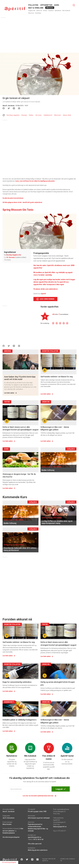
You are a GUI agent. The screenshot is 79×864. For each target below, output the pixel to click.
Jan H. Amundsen (8, 818)
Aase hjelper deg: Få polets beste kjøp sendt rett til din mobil (19, 378)
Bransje (24, 115)
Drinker (45, 10)
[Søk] (74, 5)
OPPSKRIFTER (46, 5)
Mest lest (57, 115)
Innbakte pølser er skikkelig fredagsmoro (20, 720)
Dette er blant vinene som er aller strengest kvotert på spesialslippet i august (20, 428)
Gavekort (51, 10)
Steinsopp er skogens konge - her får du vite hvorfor (19, 475)
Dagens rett (31, 10)
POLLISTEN (33, 5)
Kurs (56, 5)
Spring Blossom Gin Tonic (18, 209)
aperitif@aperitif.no (34, 837)
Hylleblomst (48, 115)
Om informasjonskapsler (11, 837)
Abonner (49, 7)
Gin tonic (38, 115)
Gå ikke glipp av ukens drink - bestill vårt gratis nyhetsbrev (22, 202)
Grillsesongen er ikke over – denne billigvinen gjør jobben (55, 428)
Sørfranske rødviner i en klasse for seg (57, 376)
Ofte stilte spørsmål (34, 844)
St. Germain (11, 257)
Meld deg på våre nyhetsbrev (37, 850)
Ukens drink (67, 115)
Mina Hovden (7, 824)
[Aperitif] (15, 9)
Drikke (31, 115)
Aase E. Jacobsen (9, 105)
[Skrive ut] (19, 108)
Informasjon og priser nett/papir (39, 818)
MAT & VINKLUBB (35, 8)
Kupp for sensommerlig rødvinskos (17, 682)
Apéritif (43, 293)
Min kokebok (66, 10)
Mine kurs (31, 13)
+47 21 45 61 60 (38, 839)
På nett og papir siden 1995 (37, 811)
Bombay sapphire (13, 115)
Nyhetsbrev (58, 10)
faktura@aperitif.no (60, 826)
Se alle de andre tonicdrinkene (13, 198)
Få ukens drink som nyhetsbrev (45, 289)
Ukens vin (39, 10)
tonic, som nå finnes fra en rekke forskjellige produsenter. (35, 181)
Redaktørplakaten (9, 833)
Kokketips (38, 13)
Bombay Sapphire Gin (14, 255)
